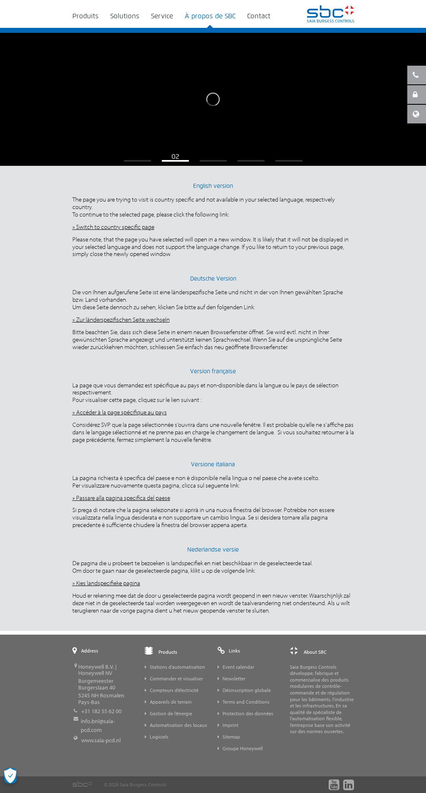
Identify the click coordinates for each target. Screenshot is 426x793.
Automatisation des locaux (178, 725)
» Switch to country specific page (113, 227)
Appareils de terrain (171, 702)
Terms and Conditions (246, 702)
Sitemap (231, 737)
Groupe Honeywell (243, 748)
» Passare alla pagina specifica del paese (121, 498)
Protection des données (248, 713)
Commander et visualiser (176, 678)
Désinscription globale (247, 690)
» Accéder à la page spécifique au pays (119, 412)
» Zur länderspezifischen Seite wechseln (121, 319)
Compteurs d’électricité (174, 690)
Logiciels (159, 737)
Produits (85, 16)
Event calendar (238, 667)
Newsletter (234, 678)
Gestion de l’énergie (171, 713)
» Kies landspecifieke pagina (106, 583)
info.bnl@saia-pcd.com (98, 725)
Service (162, 16)
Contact (258, 16)
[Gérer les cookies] (10, 775)
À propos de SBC (210, 16)
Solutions (124, 16)
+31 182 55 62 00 (101, 711)
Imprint (230, 725)
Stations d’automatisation (177, 667)
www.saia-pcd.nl (101, 740)
